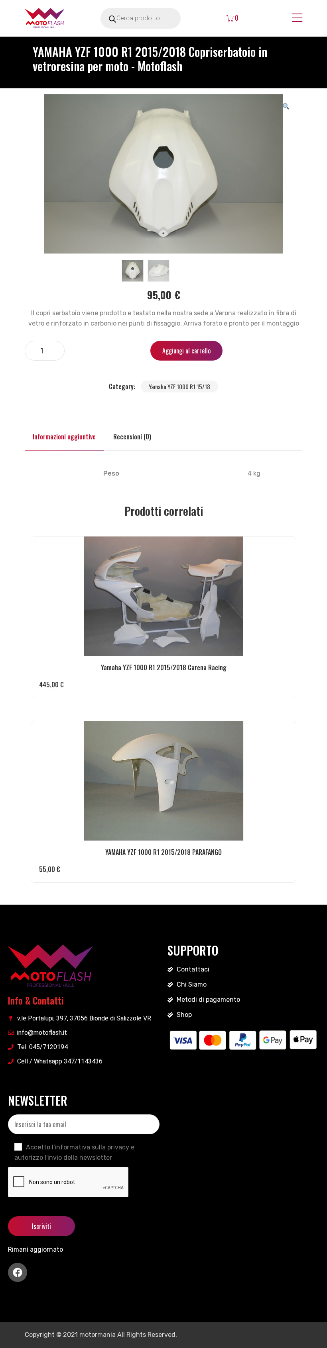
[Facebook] (17, 1272)
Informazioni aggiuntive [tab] (64, 436)
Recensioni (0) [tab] (132, 436)
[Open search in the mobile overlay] (152, 18)
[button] (286, 106)
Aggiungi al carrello (186, 350)
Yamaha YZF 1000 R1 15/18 (179, 386)
